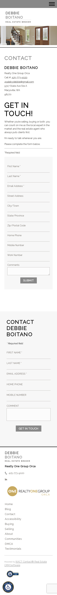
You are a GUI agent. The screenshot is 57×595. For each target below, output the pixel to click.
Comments (13, 265)
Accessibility (13, 518)
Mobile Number (15, 245)
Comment (13, 405)
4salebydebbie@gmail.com (19, 81)
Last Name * (14, 176)
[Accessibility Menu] (8, 587)
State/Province (15, 215)
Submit (28, 280)
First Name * (13, 166)
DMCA (9, 543)
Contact (10, 514)
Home (9, 504)
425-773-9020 (19, 77)
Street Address (15, 196)
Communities (13, 538)
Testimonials (13, 548)
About (9, 533)
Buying (9, 524)
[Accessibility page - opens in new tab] (12, 575)
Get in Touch (28, 428)
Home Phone (14, 235)
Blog (8, 509)
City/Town (13, 205)
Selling (9, 529)
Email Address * (15, 186)
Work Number (14, 255)
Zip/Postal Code (16, 225)
